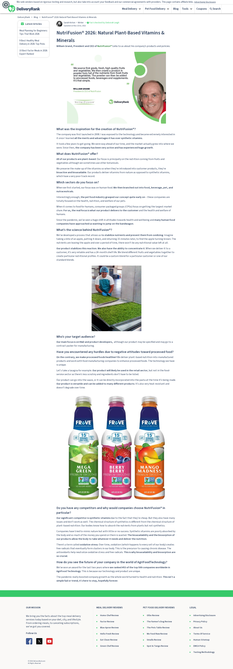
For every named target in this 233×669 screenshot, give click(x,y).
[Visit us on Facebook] (29, 641)
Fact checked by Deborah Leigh (104, 22)
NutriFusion (103, 46)
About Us (197, 627)
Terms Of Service (201, 633)
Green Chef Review (109, 646)
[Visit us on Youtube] (49, 641)
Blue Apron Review (109, 627)
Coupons (201, 9)
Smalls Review (154, 639)
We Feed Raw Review (157, 633)
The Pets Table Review (158, 627)
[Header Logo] (24, 8)
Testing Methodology (204, 652)
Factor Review (107, 621)
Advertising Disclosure (204, 615)
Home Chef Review (109, 615)
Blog (176, 9)
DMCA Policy (199, 646)
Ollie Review (153, 615)
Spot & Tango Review (157, 646)
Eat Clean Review (108, 639)
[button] (131, 8)
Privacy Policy (200, 621)
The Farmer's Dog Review (159, 621)
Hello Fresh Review (109, 633)
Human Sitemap (201, 639)
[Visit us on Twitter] (39, 641)
